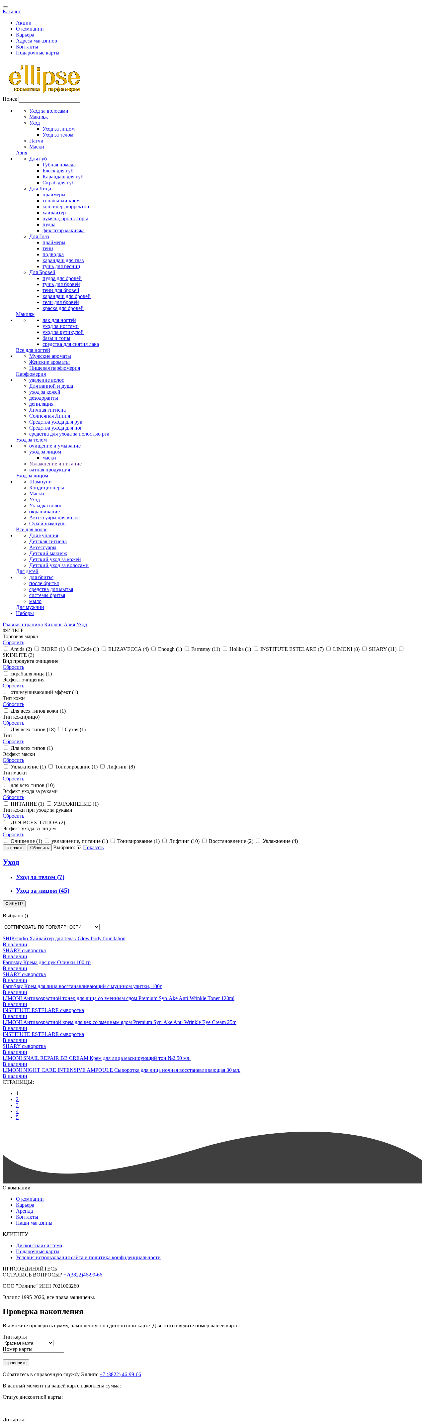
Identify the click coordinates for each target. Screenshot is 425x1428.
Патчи (36, 141)
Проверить (16, 1362)
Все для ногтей (33, 350)
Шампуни (40, 481)
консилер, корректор (65, 206)
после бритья (44, 583)
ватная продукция (49, 469)
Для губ (38, 158)
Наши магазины (34, 1223)
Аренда (24, 1211)
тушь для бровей (61, 284)
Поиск (10, 99)
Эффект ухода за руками (30, 791)
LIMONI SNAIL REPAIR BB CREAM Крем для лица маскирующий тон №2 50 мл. (97, 1058)
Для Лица (40, 188)
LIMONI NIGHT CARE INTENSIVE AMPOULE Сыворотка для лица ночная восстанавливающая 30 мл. (121, 1070)
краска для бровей (63, 308)
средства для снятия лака (70, 344)
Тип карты (15, 1337)
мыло (35, 601)
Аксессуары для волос (54, 517)
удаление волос (46, 380)
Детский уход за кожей (55, 559)
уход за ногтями (60, 326)
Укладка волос (45, 505)
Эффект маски (19, 754)
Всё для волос (31, 529)
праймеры (53, 194)
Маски (36, 147)
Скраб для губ (58, 182)
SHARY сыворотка (24, 950)
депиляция (41, 404)
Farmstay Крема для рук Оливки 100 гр (47, 962)
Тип (7, 735)
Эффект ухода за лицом (29, 828)
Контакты (27, 47)
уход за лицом (45, 452)
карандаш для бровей (66, 296)
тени (47, 248)
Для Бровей (42, 272)
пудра (48, 224)
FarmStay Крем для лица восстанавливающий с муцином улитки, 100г (82, 986)
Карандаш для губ (62, 176)
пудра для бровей (62, 278)
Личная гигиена (47, 410)
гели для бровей (60, 302)
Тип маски (15, 772)
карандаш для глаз (63, 260)
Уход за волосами (48, 111)
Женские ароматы (49, 362)
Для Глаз (39, 236)
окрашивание (44, 511)
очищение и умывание (55, 446)
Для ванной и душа (51, 386)
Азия (21, 152)
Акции (24, 23)
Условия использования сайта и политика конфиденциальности (88, 1257)
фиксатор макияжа (63, 230)
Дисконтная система (39, 1245)
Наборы (25, 613)
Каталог (12, 11)
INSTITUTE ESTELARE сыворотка (43, 1010)
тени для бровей (60, 290)
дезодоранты (43, 398)
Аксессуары (42, 547)
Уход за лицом (58, 129)
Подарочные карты (37, 52)
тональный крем (61, 200)
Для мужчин (30, 607)
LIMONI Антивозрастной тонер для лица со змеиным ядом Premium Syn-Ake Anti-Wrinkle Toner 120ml (118, 998)
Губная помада (59, 164)
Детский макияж (48, 553)
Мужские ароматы (50, 356)
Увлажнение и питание (55, 463)
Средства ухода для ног (55, 428)
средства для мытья (51, 589)
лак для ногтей (59, 320)
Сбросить (13, 642)
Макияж (38, 117)
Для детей (27, 571)
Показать (93, 847)
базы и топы (56, 338)
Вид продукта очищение (30, 661)
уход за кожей (44, 392)
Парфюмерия (31, 374)
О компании (30, 29)
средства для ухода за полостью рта (69, 434)
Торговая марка (20, 636)
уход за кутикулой (63, 332)
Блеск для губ (57, 170)
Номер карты (18, 1349)
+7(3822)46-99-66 (82, 1274)
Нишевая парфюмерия (54, 368)
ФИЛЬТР (14, 903)
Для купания (43, 535)
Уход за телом (57, 135)
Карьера (25, 35)
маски (49, 457)
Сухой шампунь (47, 523)
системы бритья (47, 595)
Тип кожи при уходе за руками (37, 810)
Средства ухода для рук (55, 422)
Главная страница (23, 624)
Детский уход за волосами (59, 565)
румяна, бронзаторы (65, 218)
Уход (34, 123)
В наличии (15, 944)
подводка (53, 254)
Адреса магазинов (36, 41)
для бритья (41, 577)
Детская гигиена (48, 541)
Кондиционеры (46, 487)
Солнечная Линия (49, 416)
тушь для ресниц (61, 266)
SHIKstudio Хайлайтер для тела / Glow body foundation (64, 938)
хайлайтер (54, 212)
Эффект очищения (23, 679)
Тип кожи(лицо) (21, 717)
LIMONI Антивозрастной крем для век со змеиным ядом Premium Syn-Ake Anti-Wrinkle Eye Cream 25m (119, 1022)
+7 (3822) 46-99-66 (120, 1374)
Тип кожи (14, 698)
